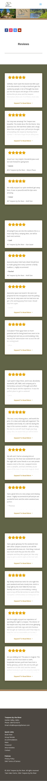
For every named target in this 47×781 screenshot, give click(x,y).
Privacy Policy (9, 759)
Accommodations (11, 740)
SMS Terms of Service (12, 761)
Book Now (8, 735)
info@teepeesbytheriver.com (19, 725)
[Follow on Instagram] (11, 30)
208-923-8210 (15, 723)
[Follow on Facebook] (6, 30)
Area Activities (10, 748)
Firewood (8, 745)
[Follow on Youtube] (19, 30)
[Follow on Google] (15, 30)
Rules (7, 742)
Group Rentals (10, 737)
